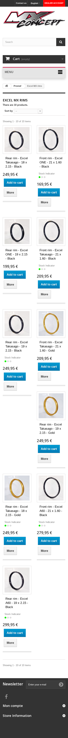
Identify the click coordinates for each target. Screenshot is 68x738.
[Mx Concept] (34, 19)
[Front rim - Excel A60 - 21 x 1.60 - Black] (51, 488)
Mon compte (13, 705)
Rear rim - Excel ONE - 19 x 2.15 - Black (16, 254)
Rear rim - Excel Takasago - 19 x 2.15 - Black (16, 346)
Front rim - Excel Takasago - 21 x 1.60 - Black (51, 254)
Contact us (21, 3)
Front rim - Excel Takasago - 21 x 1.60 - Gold (51, 346)
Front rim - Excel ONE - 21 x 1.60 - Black (51, 162)
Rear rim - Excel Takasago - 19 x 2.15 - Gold (51, 429)
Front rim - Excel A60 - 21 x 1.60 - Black (51, 511)
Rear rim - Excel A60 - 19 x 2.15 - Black (16, 603)
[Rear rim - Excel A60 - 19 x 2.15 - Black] (17, 580)
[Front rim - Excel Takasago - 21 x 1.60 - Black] (51, 231)
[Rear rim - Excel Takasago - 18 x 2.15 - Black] (17, 139)
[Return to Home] (6, 86)
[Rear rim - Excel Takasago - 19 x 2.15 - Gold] (51, 405)
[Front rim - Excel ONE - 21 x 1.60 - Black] (51, 139)
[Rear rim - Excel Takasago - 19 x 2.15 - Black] (17, 323)
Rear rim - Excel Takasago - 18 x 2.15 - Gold (16, 511)
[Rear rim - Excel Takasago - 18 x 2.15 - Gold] (17, 488)
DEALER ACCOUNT (54, 3)
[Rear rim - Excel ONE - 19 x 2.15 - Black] (17, 231)
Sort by (9, 111)
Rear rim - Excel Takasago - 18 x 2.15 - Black (16, 162)
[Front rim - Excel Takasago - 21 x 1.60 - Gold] (51, 323)
